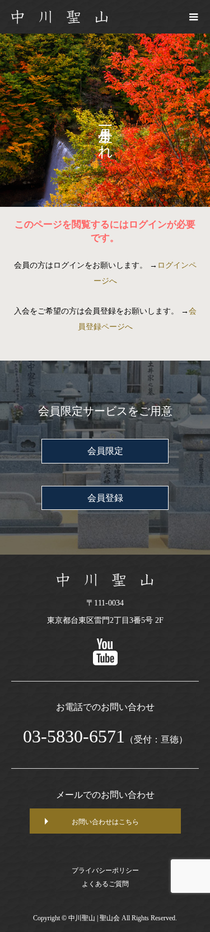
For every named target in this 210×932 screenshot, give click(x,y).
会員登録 (105, 498)
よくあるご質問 (105, 884)
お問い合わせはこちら (105, 822)
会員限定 (105, 451)
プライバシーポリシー (105, 870)
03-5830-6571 (74, 736)
